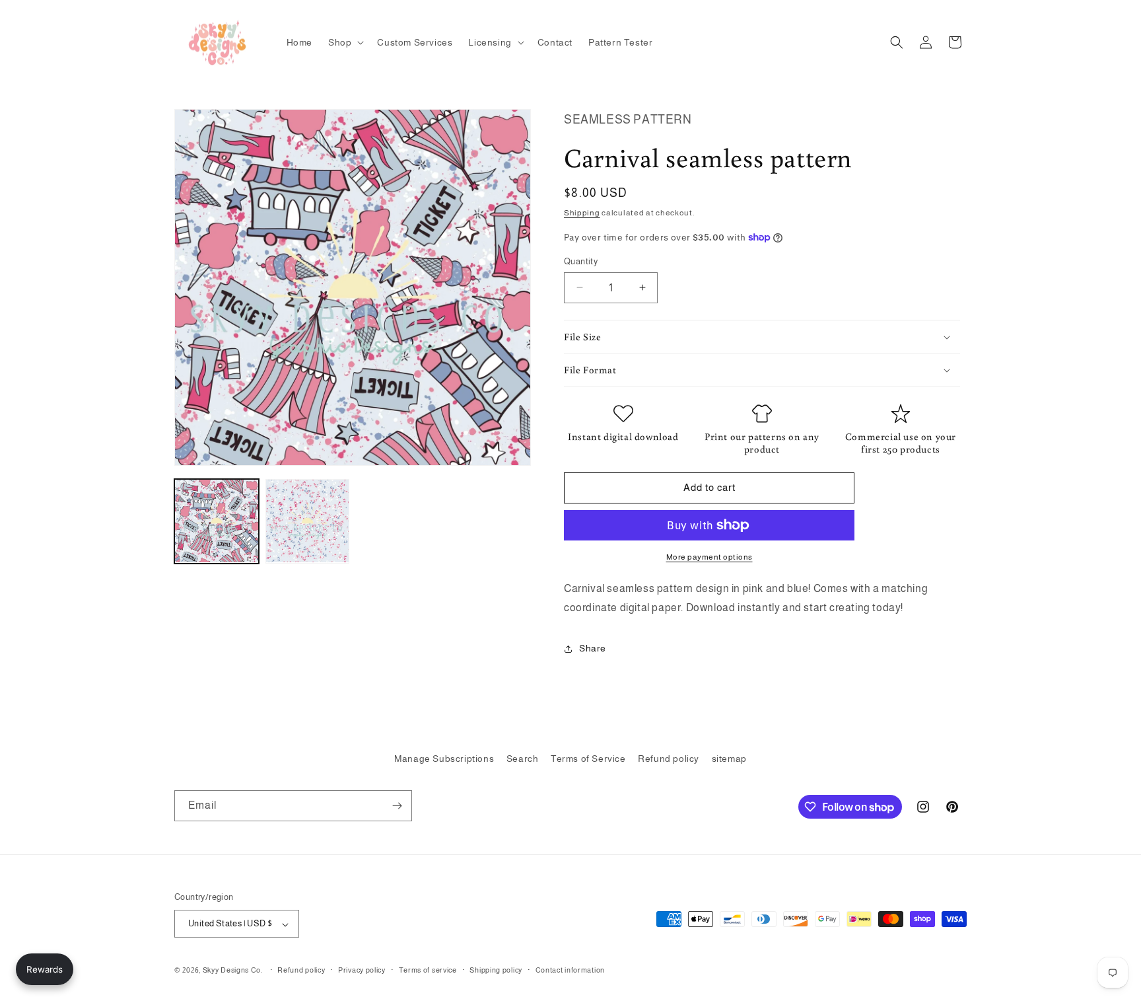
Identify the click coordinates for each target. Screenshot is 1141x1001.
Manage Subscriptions (444, 758)
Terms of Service (588, 758)
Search (522, 758)
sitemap (729, 758)
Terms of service (428, 970)
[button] (344, 42)
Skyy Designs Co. (233, 971)
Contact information (570, 970)
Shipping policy (495, 970)
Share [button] (592, 648)
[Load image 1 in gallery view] (216, 521)
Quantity (581, 261)
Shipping (582, 212)
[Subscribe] (396, 805)
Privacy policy (362, 970)
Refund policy (668, 758)
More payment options (709, 557)
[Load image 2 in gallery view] (307, 521)
